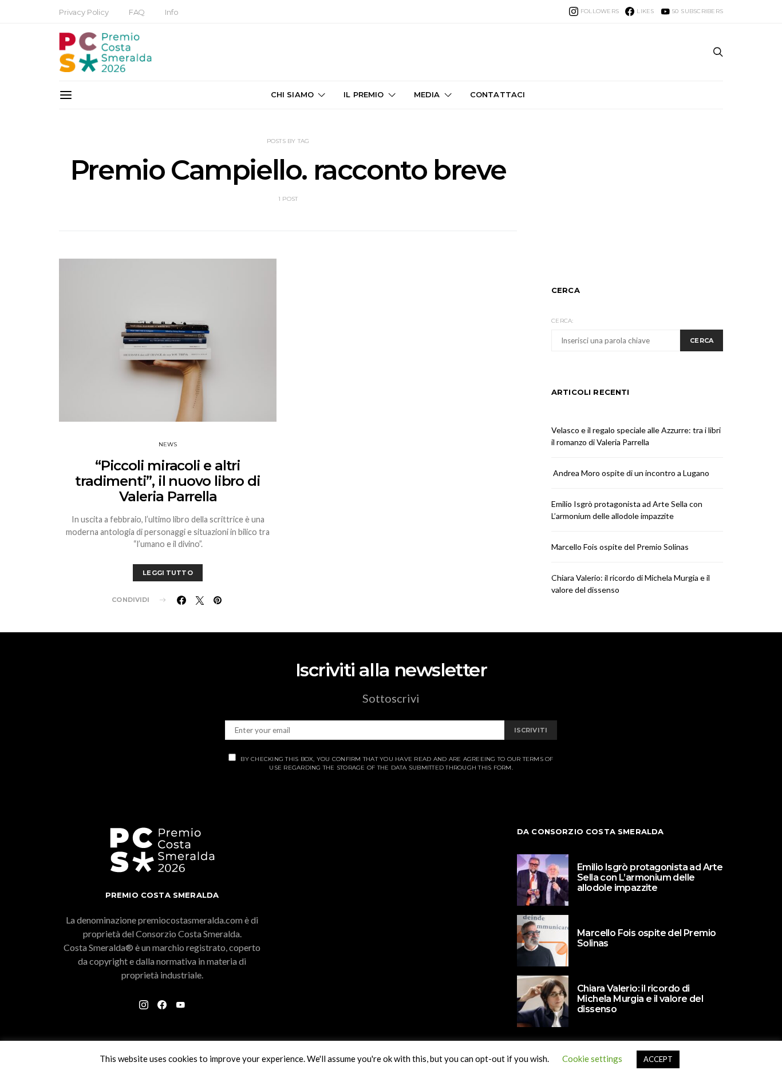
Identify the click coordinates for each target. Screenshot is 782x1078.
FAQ (137, 12)
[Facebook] (162, 1004)
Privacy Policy (84, 12)
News (168, 444)
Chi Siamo (292, 94)
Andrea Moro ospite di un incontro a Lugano (630, 473)
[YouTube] (180, 1004)
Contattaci (498, 94)
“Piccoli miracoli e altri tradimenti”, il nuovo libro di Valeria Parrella (167, 481)
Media (427, 94)
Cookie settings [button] (592, 1058)
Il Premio (363, 94)
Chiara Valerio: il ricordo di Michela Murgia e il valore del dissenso (640, 998)
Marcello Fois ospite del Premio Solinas (620, 547)
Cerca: (562, 320)
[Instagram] (144, 1004)
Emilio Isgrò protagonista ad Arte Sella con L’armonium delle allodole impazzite (649, 877)
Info (171, 12)
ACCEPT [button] (658, 1059)
